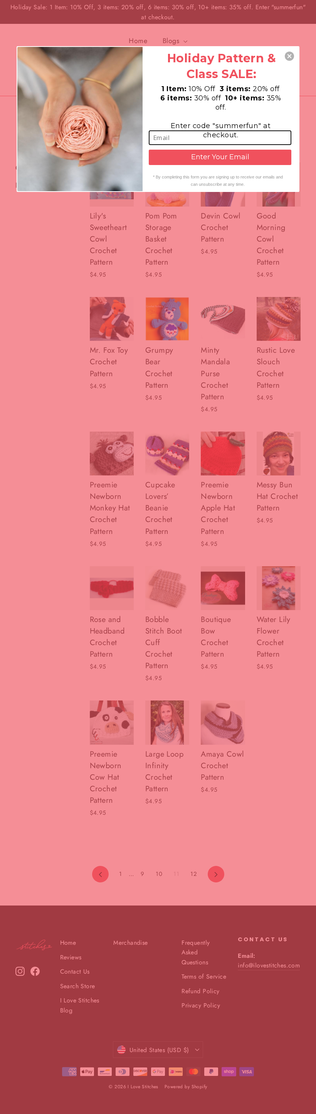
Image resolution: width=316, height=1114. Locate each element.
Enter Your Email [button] (220, 157)
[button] (289, 56)
